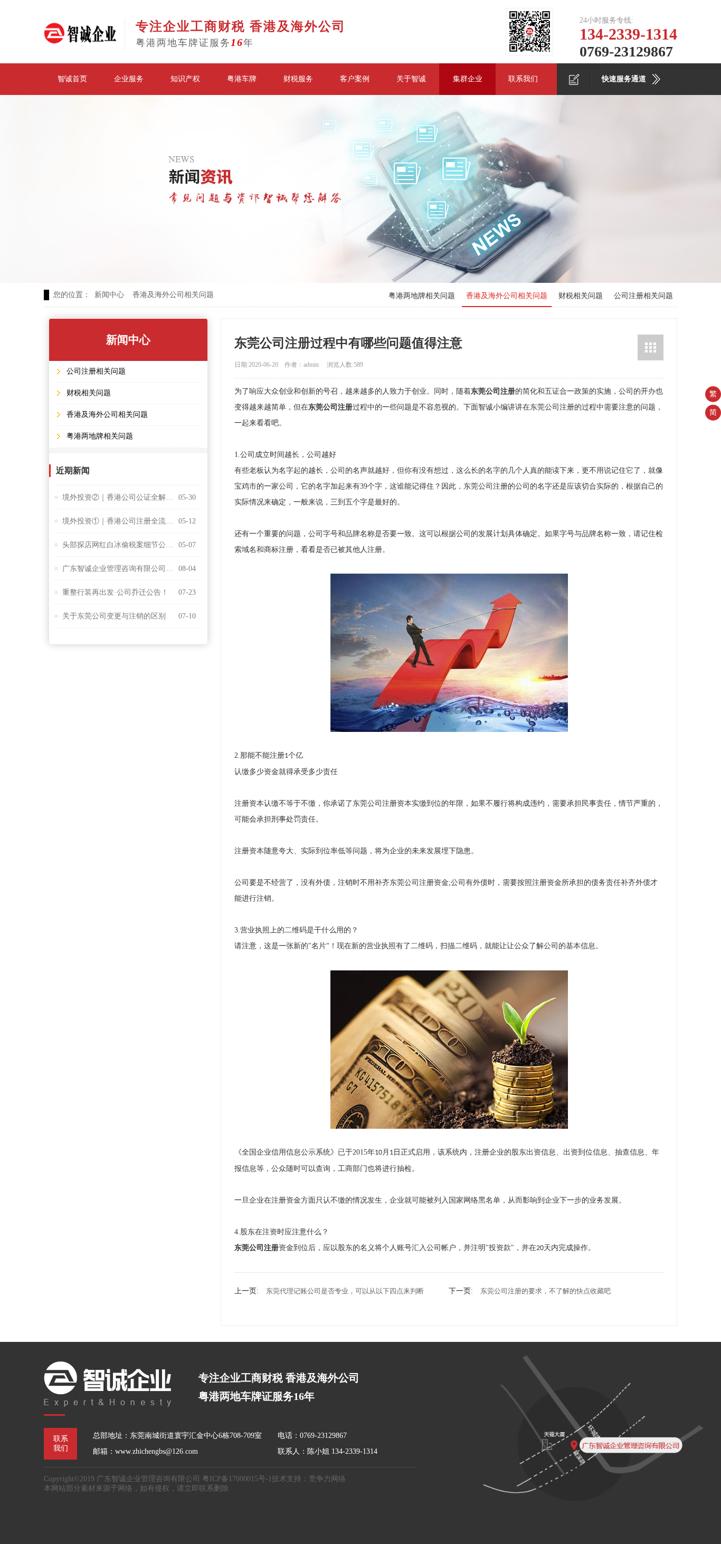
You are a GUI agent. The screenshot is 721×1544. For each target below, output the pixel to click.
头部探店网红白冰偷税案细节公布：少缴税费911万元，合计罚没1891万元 (117, 545)
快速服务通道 (624, 79)
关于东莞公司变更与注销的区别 (114, 616)
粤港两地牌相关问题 (421, 296)
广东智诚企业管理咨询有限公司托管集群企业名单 (117, 569)
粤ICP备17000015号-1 (237, 1479)
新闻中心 (109, 295)
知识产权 (185, 79)
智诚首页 (72, 79)
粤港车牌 (242, 79)
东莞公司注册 (493, 391)
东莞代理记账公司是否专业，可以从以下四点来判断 (345, 1291)
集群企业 (467, 79)
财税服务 (298, 79)
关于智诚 (411, 79)
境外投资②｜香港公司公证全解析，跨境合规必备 (117, 497)
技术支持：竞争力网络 (309, 1479)
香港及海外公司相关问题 (173, 295)
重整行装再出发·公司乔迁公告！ (115, 592)
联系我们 (523, 79)
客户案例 (354, 79)
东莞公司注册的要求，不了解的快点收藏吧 (545, 1291)
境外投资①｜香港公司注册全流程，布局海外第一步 (117, 521)
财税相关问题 (580, 296)
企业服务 (129, 79)
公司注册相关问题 (643, 296)
